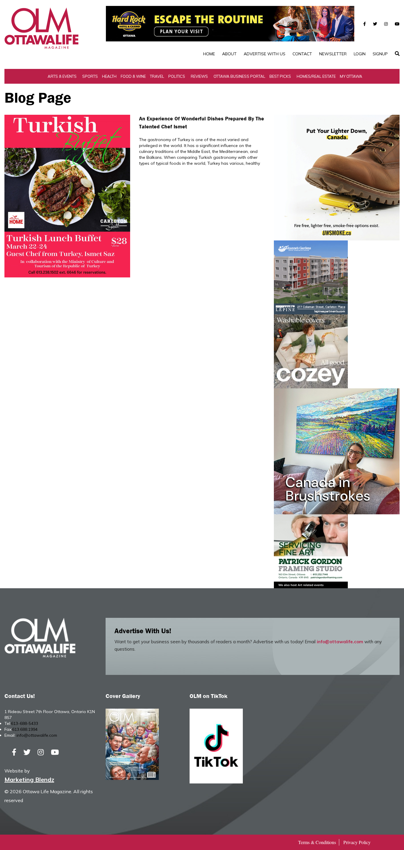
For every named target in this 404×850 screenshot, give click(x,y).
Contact (302, 53)
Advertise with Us (264, 53)
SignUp (380, 53)
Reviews (199, 76)
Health (109, 76)
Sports (90, 76)
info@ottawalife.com (340, 641)
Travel (157, 76)
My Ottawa (351, 76)
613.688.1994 (25, 729)
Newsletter (333, 53)
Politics (176, 76)
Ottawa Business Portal (239, 76)
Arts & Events (62, 76)
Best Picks (280, 76)
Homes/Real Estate (316, 76)
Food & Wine (133, 76)
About (229, 53)
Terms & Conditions (317, 842)
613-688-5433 (24, 723)
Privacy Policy (357, 842)
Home (209, 53)
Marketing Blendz (29, 779)
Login (360, 53)
